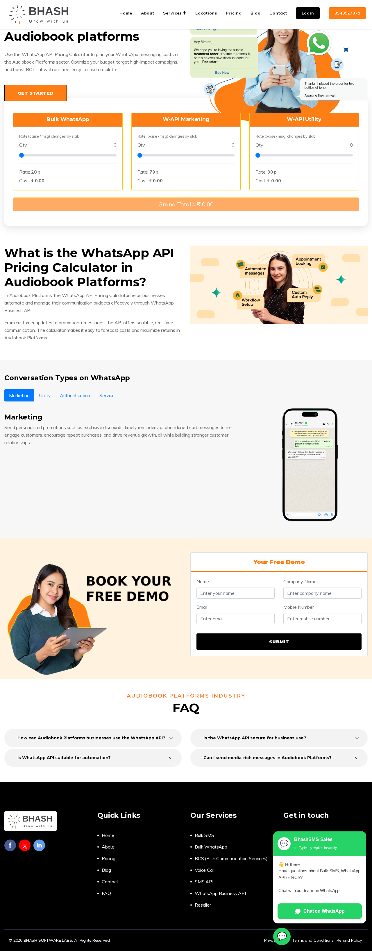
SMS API (204, 882)
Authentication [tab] (75, 395)
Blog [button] (256, 13)
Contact (110, 882)
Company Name (299, 581)
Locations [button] (206, 13)
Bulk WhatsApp (211, 847)
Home (108, 835)
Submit (279, 641)
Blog (106, 870)
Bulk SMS (204, 835)
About (108, 847)
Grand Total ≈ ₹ (186, 204)
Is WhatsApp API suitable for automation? (64, 757)
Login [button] (308, 13)
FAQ (106, 893)
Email (201, 607)
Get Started (35, 93)
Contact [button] (278, 13)
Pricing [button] (234, 13)
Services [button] (173, 13)
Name (202, 581)
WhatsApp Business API (220, 893)
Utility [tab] (45, 395)
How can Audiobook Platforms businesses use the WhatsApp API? (91, 738)
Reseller (203, 905)
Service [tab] (107, 395)
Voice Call (204, 870)
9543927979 (347, 13)
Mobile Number (298, 607)
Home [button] (125, 13)
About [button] (148, 13)
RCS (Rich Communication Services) (231, 858)
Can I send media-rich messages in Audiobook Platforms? (267, 757)
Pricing (108, 858)
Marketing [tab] (19, 395)
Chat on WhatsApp (323, 911)
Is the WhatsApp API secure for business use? (254, 738)
